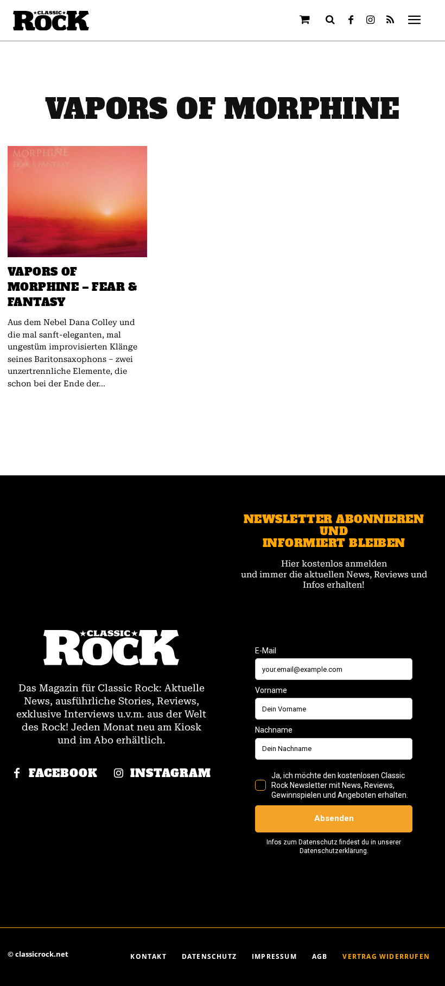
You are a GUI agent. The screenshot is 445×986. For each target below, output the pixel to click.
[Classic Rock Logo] (51, 21)
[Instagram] (370, 20)
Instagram (170, 773)
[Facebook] (351, 20)
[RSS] (390, 20)
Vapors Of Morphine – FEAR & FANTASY (73, 287)
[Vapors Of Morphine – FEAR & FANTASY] (77, 202)
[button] (330, 19)
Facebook (63, 773)
